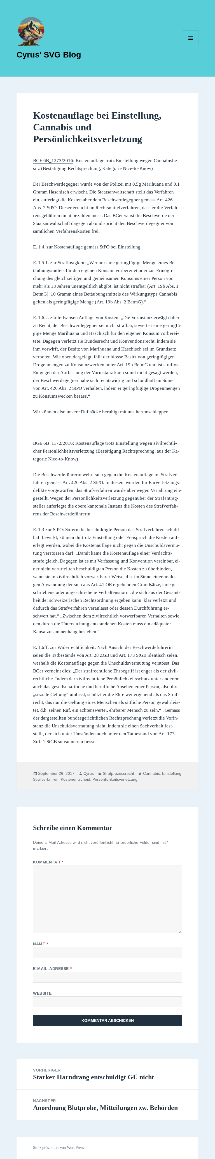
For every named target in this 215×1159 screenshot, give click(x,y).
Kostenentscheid (75, 779)
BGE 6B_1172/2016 (53, 443)
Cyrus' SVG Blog (49, 54)
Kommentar (48, 862)
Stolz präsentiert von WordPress (58, 1148)
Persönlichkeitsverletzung (114, 779)
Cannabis (151, 773)
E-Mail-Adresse (52, 968)
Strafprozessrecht (118, 773)
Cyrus (88, 773)
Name (40, 944)
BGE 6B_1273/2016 (53, 160)
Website (42, 993)
